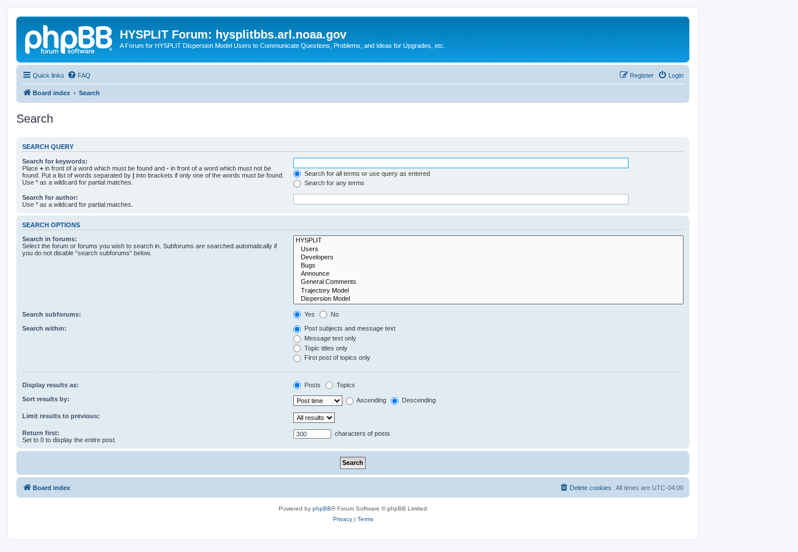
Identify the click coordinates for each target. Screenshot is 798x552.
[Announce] (488, 274)
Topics (345, 384)
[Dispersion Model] (488, 299)
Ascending (370, 400)
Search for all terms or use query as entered (366, 173)
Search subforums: (51, 314)
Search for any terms (334, 182)
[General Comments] (488, 282)
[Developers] (488, 258)
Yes (309, 314)
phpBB (322, 508)
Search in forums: (49, 238)
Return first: (41, 432)
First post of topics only (336, 357)
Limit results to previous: (61, 415)
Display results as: (50, 384)
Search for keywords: (55, 161)
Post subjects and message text (349, 328)
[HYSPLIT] (488, 241)
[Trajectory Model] (488, 291)
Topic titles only (325, 348)
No (334, 314)
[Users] (488, 249)
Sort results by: (46, 398)
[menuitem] (79, 75)
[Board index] (69, 38)
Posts (312, 384)
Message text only (329, 338)
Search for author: (50, 197)
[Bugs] (488, 266)
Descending (418, 400)
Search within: (44, 328)
